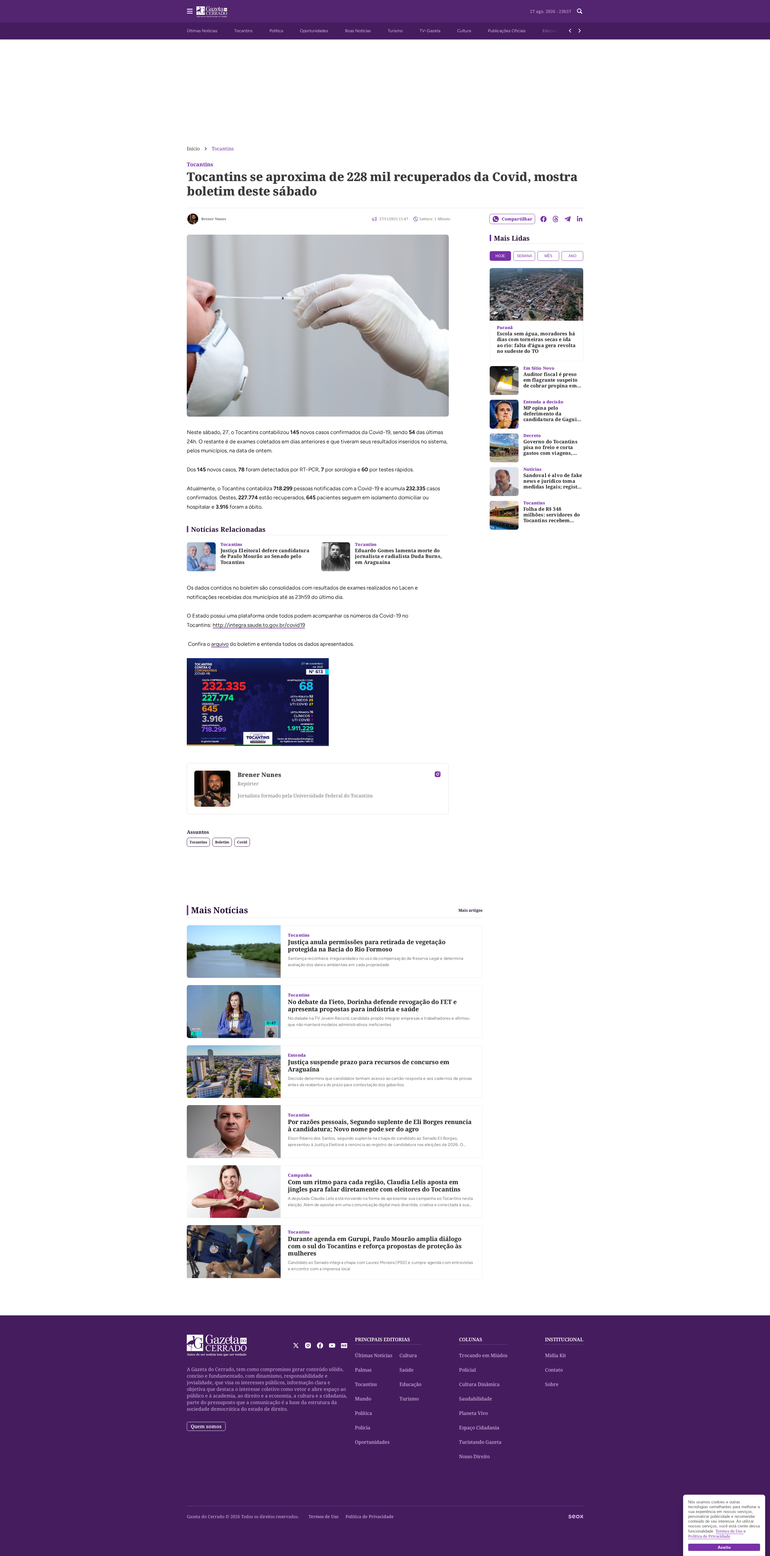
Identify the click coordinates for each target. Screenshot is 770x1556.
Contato (554, 1370)
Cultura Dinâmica (479, 1384)
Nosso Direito (474, 1456)
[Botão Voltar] (570, 30)
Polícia (362, 1427)
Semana (524, 256)
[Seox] (575, 1516)
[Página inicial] (217, 1345)
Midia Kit (555, 1355)
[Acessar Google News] (344, 1345)
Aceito (724, 1547)
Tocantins (243, 30)
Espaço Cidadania (479, 1427)
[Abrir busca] (579, 11)
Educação (552, 30)
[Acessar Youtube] (332, 1345)
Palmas (363, 1370)
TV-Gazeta (430, 30)
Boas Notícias (358, 30)
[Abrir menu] (190, 11)
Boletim (222, 842)
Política (276, 30)
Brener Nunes (213, 218)
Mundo (363, 1398)
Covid (242, 842)
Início (193, 148)
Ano (572, 256)
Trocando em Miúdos (483, 1355)
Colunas (470, 1339)
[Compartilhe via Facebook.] (543, 219)
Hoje (500, 256)
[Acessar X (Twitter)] (296, 1345)
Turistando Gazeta (480, 1442)
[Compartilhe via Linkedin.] (579, 219)
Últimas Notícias (202, 30)
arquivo (220, 644)
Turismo (395, 30)
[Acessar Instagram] (437, 774)
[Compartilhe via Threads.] (555, 219)
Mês (548, 256)
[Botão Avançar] (579, 30)
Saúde (406, 1370)
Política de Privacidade (370, 1516)
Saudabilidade (475, 1398)
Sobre (552, 1384)
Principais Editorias (382, 1339)
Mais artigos (470, 910)
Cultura (464, 30)
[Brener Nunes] (193, 219)
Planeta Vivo (473, 1413)
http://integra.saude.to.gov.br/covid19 (259, 625)
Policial (467, 1370)
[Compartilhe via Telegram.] (567, 219)
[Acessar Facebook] (320, 1345)
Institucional (564, 1339)
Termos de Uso (323, 1516)
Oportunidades (314, 30)
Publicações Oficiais (507, 30)
